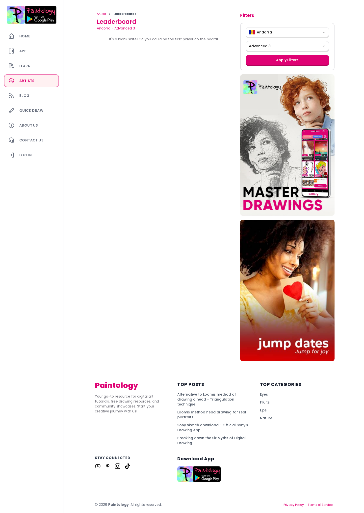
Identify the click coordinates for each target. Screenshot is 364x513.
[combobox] (287, 32)
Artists (101, 14)
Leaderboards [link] (124, 14)
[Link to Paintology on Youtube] (98, 466)
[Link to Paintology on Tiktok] (127, 466)
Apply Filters (287, 59)
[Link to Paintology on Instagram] (118, 466)
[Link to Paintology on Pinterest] (108, 466)
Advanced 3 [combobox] (260, 46)
